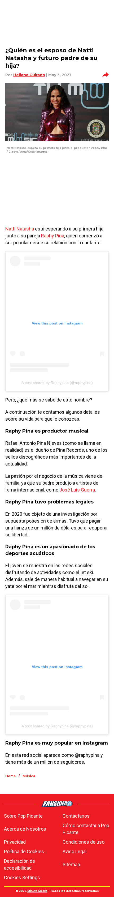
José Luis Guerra (77, 490)
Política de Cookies (24, 851)
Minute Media (37, 891)
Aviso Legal (74, 851)
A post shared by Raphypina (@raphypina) (57, 383)
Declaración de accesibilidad (19, 864)
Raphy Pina (52, 235)
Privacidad (15, 842)
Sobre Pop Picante (23, 816)
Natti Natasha (19, 229)
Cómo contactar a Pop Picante (86, 829)
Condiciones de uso (83, 842)
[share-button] (105, 75)
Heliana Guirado (29, 74)
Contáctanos (76, 816)
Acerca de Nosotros (25, 829)
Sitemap (71, 864)
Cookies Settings (22, 877)
